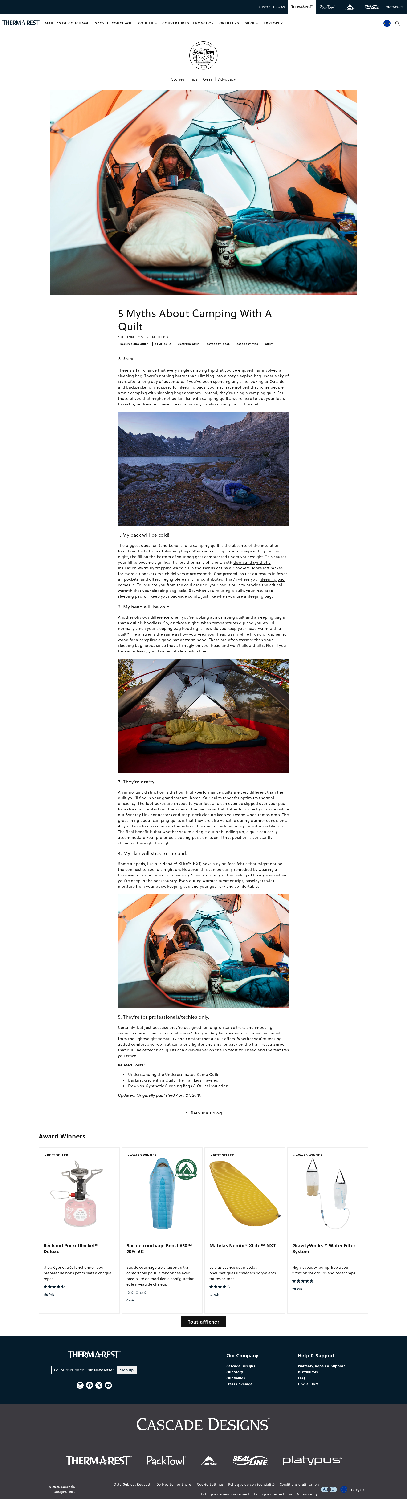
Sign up (127, 1370)
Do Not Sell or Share (173, 1484)
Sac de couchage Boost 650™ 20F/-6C (159, 1248)
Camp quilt (163, 344)
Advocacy (227, 79)
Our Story (234, 1371)
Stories (177, 79)
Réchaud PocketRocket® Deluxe (71, 1248)
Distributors (308, 1371)
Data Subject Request (132, 1484)
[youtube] (108, 1385)
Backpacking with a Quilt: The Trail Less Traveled (173, 1080)
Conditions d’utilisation (299, 1484)
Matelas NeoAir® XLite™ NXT (242, 1245)
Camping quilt (189, 344)
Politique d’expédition (273, 1494)
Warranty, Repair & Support (321, 1366)
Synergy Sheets (189, 875)
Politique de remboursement (225, 1494)
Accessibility (307, 1494)
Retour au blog (206, 1113)
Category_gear (218, 344)
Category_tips (247, 344)
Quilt (269, 344)
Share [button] (128, 358)
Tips (193, 79)
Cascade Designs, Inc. (64, 1489)
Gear (207, 79)
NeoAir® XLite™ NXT (181, 863)
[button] (67, 23)
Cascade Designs (240, 1366)
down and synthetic (252, 562)
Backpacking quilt (134, 344)
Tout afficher (203, 1321)
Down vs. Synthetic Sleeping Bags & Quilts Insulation (178, 1085)
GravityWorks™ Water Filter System (323, 1248)
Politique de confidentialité (251, 1484)
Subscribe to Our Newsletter (87, 1370)
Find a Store (308, 1384)
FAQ (301, 1378)
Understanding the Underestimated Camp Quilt (173, 1074)
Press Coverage (239, 1384)
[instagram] (80, 1385)
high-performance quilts (209, 792)
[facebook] (89, 1385)
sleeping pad (272, 579)
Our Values (235, 1378)
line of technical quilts (155, 1050)
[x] (98, 1385)
